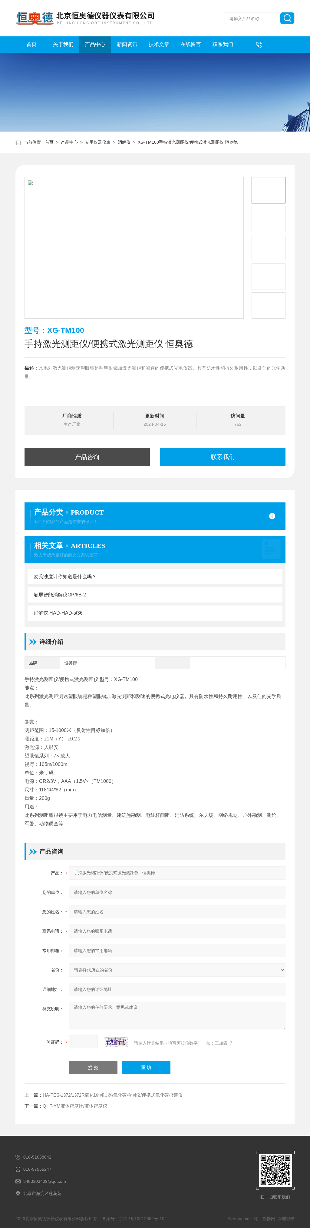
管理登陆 (286, 1218)
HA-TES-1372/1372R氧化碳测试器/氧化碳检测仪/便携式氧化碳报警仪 (113, 1095)
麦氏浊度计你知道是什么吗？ (65, 576)
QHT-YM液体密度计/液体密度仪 (75, 1106)
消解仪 (124, 142)
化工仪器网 (264, 1218)
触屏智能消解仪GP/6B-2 (60, 594)
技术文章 (159, 44)
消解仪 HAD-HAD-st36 (58, 613)
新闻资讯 (127, 44)
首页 (31, 44)
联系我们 (223, 44)
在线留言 (190, 44)
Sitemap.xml (240, 1218)
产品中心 (95, 44)
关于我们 (63, 44)
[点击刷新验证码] (116, 1042)
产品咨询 (87, 457)
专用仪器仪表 (97, 142)
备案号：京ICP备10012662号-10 (133, 1218)
